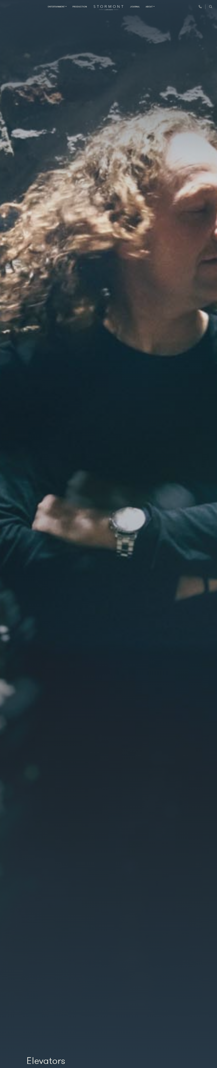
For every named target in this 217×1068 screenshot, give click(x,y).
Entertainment (56, 6)
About (149, 6)
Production (79, 6)
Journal (135, 6)
